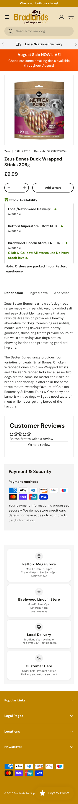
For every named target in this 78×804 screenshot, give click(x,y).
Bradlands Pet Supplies (27, 793)
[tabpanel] (39, 355)
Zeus (7, 151)
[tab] (13, 293)
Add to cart (53, 187)
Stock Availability (23, 200)
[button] (71, 17)
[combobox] (39, 31)
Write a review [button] (39, 445)
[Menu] (7, 17)
